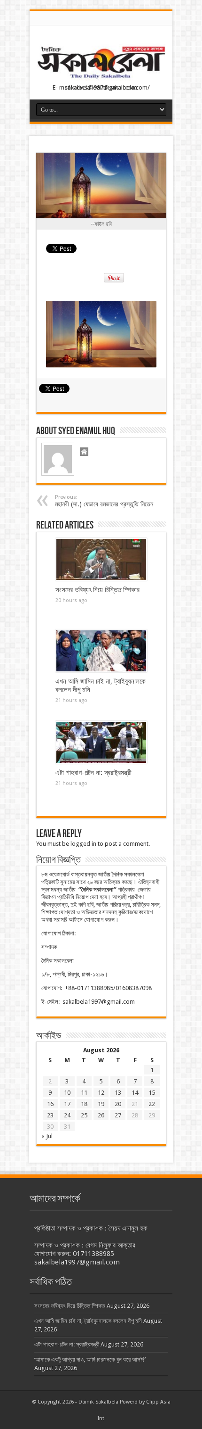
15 (151, 1092)
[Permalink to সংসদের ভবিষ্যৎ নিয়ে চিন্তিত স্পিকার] (101, 559)
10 (67, 1092)
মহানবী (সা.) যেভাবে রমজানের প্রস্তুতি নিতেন (104, 501)
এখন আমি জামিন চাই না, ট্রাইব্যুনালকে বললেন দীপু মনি (88, 1320)
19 (101, 1103)
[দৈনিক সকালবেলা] (101, 63)
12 (101, 1092)
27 (118, 1115)
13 (118, 1092)
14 (135, 1092)
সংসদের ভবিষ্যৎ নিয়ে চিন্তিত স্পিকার (97, 590)
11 (84, 1092)
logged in (83, 843)
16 (50, 1103)
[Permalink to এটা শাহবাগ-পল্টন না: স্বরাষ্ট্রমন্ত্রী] (101, 742)
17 (67, 1103)
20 (118, 1103)
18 (84, 1103)
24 (67, 1115)
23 (50, 1115)
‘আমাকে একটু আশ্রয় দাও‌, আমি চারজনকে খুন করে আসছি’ (90, 1359)
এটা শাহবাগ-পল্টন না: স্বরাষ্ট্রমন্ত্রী (93, 772)
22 (151, 1103)
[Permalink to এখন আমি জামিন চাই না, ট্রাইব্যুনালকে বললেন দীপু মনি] (101, 651)
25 (84, 1115)
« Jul (47, 1136)
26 (101, 1115)
